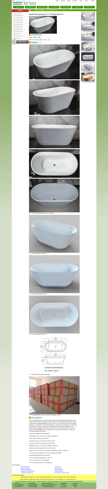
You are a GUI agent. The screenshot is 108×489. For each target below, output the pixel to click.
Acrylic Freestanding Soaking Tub (44, 477)
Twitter (63, 485)
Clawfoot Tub (78, 7)
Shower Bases (58, 468)
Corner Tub (57, 466)
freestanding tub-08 (18, 31)
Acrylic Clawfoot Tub (60, 479)
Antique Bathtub (59, 469)
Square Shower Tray (71, 479)
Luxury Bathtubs (18, 486)
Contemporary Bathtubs (48, 486)
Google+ (64, 486)
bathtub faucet (16, 33)
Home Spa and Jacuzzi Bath (62, 472)
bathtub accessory (17, 35)
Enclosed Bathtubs (18, 485)
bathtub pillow (16, 38)
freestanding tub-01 (18, 15)
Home (30, 10)
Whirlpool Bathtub (42, 7)
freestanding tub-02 (18, 17)
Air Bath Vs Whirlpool (26, 469)
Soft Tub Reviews (25, 466)
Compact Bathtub (33, 486)
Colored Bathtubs (25, 468)
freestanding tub (17, 13)
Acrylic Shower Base (47, 483)
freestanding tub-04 (18, 22)
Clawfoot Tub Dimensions (27, 472)
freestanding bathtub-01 (88, 21)
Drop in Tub (18, 7)
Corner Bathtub (53, 7)
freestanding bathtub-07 (88, 71)
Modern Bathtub (24, 479)
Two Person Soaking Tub (70, 477)
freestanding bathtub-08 (88, 82)
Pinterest (75, 485)
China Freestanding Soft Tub (49, 485)
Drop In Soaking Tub (58, 477)
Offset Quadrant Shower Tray (28, 477)
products (63, 0)
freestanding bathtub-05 (88, 61)
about (57, 0)
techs (86, 0)
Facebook (64, 483)
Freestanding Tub (30, 7)
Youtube (75, 483)
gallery (68, 0)
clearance (75, 0)
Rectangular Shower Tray (48, 479)
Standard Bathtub (33, 485)
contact (92, 0)
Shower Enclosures (65, 7)
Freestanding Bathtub (39, 10)
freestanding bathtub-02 (88, 31)
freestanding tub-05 (18, 24)
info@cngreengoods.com (56, 481)
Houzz (74, 486)
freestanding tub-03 (18, 19)
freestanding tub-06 (18, 26)
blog (81, 0)
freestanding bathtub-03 (88, 41)
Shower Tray (89, 7)
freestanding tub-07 (18, 29)
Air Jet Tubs (17, 483)
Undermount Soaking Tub (35, 479)
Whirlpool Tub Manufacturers (28, 471)
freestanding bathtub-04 (88, 51)
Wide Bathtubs (32, 483)
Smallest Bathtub (59, 471)
